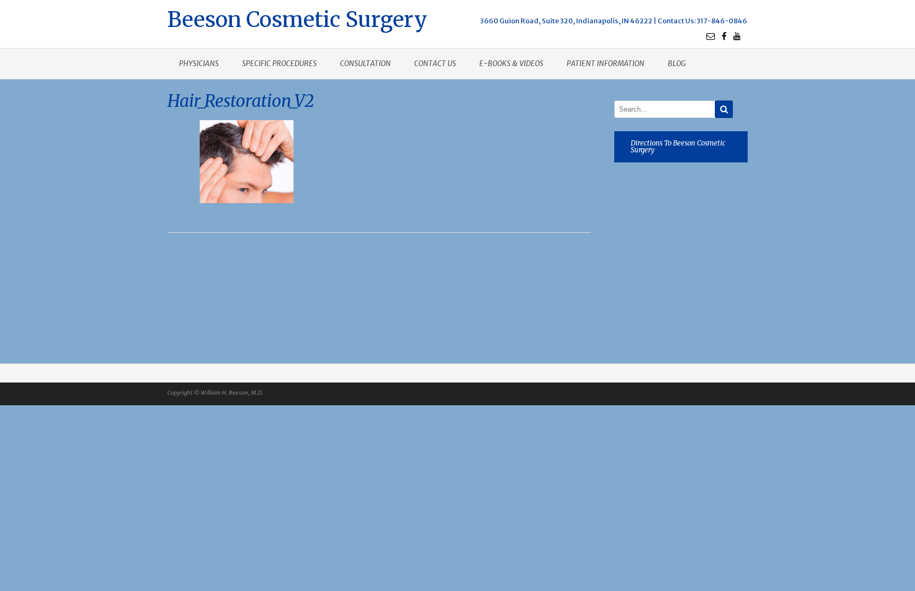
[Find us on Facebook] (724, 36)
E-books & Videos (511, 63)
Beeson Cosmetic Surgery (297, 18)
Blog (677, 63)
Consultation (365, 63)
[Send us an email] (710, 36)
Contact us (435, 63)
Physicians (199, 63)
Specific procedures (279, 63)
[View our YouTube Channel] (737, 36)
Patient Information (605, 63)
